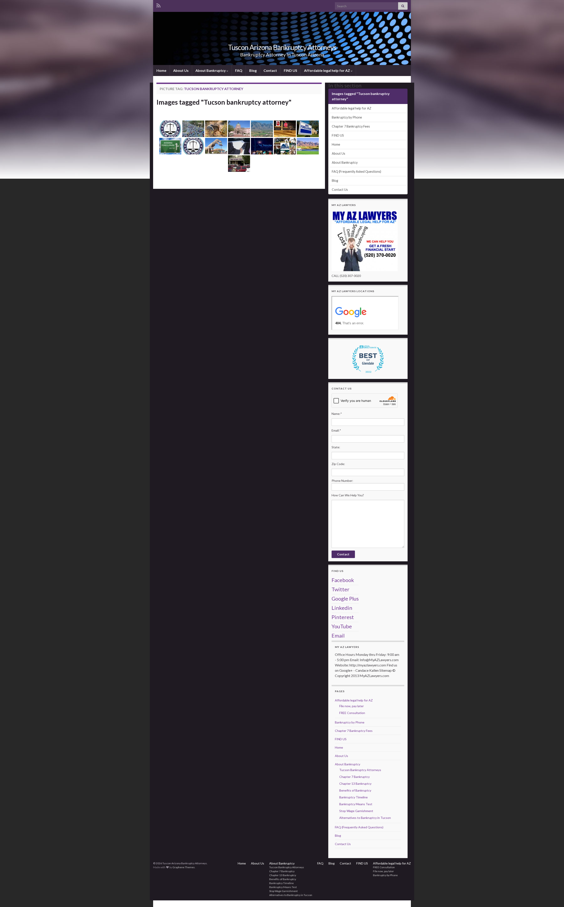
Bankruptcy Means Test (355, 804)
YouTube (342, 626)
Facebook (343, 580)
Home (161, 70)
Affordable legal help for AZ (327, 70)
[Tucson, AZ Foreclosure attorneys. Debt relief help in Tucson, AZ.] (170, 146)
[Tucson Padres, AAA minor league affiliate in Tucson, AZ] (285, 146)
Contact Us (340, 189)
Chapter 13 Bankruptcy (355, 783)
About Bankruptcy (210, 70)
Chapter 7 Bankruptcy (354, 777)
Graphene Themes (184, 867)
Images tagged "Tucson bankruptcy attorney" (223, 102)
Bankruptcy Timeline (353, 797)
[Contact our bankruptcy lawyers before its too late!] (239, 146)
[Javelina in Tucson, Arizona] (216, 129)
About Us (181, 70)
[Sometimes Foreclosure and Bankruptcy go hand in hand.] (285, 129)
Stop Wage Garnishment (356, 811)
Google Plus (345, 598)
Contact (270, 70)
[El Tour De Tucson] (193, 129)
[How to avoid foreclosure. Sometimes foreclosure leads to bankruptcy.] (308, 129)
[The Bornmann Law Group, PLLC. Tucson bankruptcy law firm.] (193, 146)
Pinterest (343, 617)
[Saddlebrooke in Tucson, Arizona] (262, 129)
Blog (253, 70)
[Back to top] (554, 897)
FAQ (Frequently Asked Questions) (356, 171)
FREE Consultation (352, 713)
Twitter (340, 589)
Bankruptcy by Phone (347, 117)
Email (338, 635)
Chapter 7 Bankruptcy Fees (351, 126)
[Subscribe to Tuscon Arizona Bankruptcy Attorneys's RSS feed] (158, 5)
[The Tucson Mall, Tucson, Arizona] (239, 163)
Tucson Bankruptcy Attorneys (360, 770)
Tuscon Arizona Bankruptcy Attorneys (282, 47)
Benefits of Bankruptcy (355, 790)
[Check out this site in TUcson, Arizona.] (216, 146)
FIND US (290, 70)
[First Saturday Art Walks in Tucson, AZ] (262, 146)
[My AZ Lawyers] (365, 240)
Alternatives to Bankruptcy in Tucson (365, 818)
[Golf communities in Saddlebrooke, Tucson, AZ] (308, 146)
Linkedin (342, 608)
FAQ (238, 70)
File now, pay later (351, 706)
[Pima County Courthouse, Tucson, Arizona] (239, 129)
